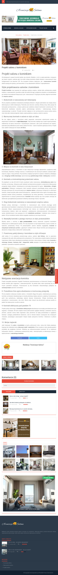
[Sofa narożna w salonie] (49, 451)
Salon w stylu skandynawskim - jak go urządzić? (19, 549)
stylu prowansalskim (26, 221)
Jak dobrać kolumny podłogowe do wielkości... (20, 402)
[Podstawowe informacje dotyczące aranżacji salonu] (29, 19)
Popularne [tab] (8, 391)
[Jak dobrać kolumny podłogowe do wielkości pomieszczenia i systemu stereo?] (36, 451)
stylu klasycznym (22, 121)
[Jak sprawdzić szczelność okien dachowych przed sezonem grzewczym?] (22, 451)
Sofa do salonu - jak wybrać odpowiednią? (18, 542)
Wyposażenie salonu (31, 28)
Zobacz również (7, 357)
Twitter (38, 338)
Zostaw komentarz (29, 381)
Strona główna (7, 28)
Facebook (19, 338)
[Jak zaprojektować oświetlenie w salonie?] (36, 465)
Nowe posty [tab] (22, 391)
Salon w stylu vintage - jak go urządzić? (18, 396)
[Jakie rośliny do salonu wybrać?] (22, 465)
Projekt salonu (43, 28)
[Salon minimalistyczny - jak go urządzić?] (49, 465)
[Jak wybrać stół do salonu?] (9, 451)
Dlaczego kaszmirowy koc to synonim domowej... (18, 1)
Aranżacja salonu (18, 28)
